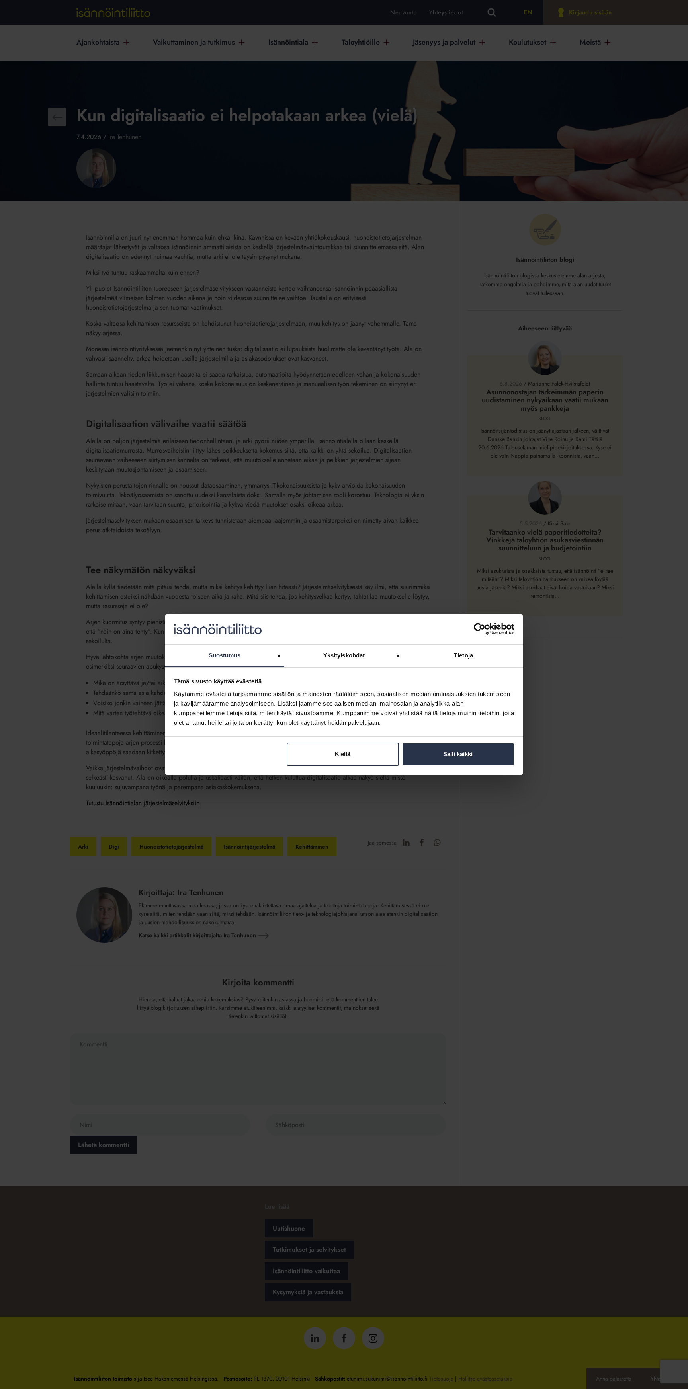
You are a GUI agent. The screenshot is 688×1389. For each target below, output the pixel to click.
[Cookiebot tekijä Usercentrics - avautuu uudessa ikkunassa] (479, 629)
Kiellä (342, 754)
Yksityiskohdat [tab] (344, 655)
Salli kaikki (458, 754)
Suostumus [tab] (225, 655)
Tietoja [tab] (463, 655)
